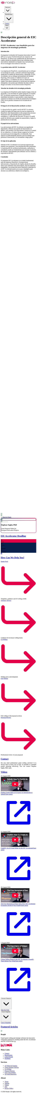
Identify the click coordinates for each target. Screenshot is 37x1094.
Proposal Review (6, 717)
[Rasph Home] (8, 4)
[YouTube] (7, 1046)
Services (7, 7)
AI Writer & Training (11, 1066)
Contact (7, 23)
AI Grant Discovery (11, 1074)
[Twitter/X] (5, 1046)
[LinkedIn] (2, 1046)
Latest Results (9, 1057)
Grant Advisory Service (12, 1067)
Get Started (18, 201)
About (7, 25)
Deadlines (8, 1058)
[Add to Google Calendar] (1, 553)
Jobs (6, 1086)
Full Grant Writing (10, 1072)
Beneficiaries (8, 14)
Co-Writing (4, 639)
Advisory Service (6, 600)
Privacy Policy (9, 1088)
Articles (7, 1083)
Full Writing (4, 678)
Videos (7, 1085)
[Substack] (10, 1046)
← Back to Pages (6, 517)
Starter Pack (4, 561)
